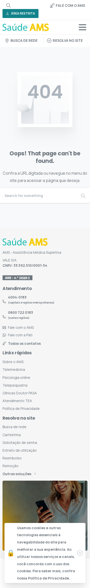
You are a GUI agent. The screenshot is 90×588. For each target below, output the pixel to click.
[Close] (80, 553)
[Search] (8, 5)
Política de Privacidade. (49, 578)
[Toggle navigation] (83, 27)
